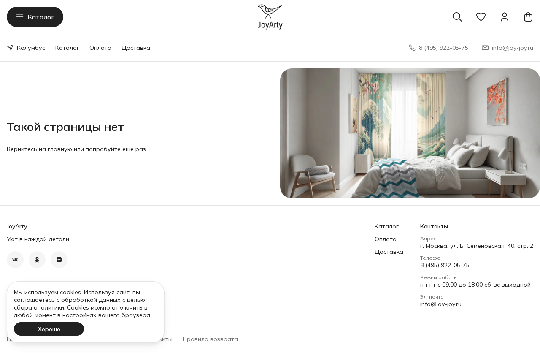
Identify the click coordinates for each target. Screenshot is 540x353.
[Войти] (505, 17)
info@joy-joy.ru (441, 304)
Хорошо (49, 329)
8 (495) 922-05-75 (445, 265)
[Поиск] (457, 17)
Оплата (100, 48)
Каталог (40, 17)
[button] (481, 17)
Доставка (136, 48)
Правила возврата (210, 339)
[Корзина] (528, 17)
